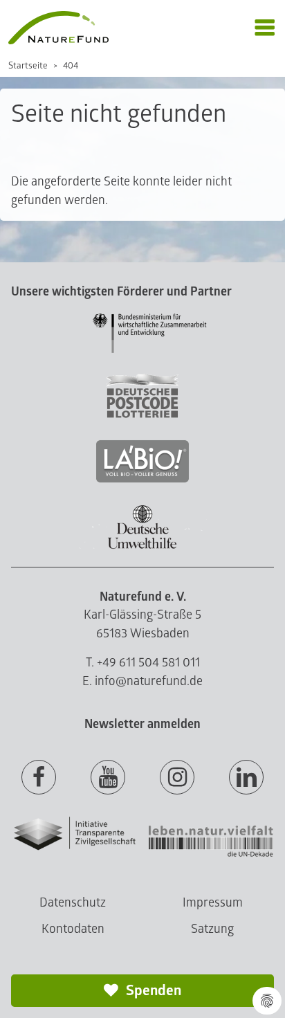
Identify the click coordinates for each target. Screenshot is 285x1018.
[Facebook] (38, 778)
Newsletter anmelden (142, 724)
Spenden (152, 990)
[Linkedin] (246, 778)
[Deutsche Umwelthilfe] (142, 546)
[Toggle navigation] (264, 28)
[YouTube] (108, 778)
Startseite (28, 65)
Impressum (213, 903)
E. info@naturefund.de (142, 681)
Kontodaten (73, 929)
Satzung (212, 929)
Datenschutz (72, 903)
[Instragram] (177, 778)
